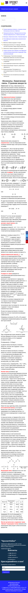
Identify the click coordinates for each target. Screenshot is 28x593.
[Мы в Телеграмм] (27, 238)
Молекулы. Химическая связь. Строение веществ (15, 36)
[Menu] (26, 3)
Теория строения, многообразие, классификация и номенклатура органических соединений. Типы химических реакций (15, 52)
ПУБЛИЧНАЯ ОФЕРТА (6, 548)
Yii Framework (19, 590)
